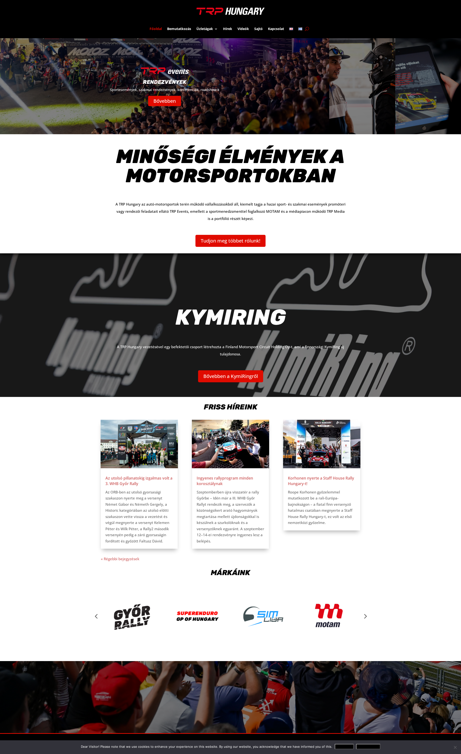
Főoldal (156, 28)
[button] (96, 616)
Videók (243, 28)
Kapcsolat (276, 28)
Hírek (227, 28)
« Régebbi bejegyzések (120, 558)
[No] (455, 747)
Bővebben (164, 101)
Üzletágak (204, 28)
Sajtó (258, 28)
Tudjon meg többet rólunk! (230, 240)
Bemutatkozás (179, 28)
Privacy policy (368, 746)
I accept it (344, 746)
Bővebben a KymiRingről (230, 376)
